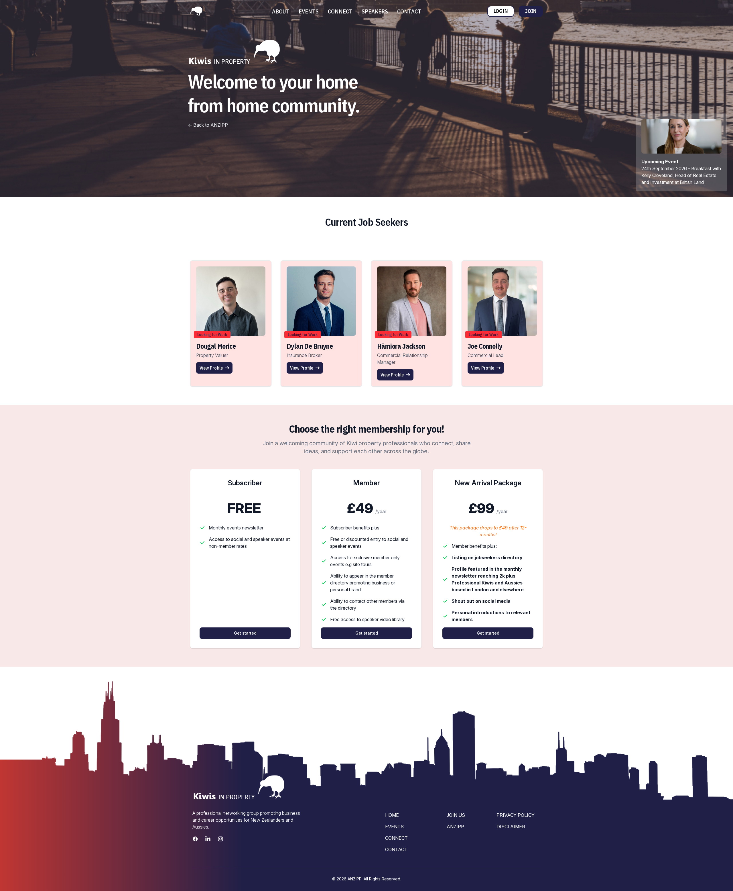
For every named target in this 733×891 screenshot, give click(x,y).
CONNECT (340, 11)
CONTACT (409, 11)
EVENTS (309, 11)
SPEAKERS (375, 11)
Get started (245, 633)
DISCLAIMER (510, 826)
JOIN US (456, 815)
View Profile (211, 368)
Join (531, 11)
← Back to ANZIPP (208, 125)
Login (501, 11)
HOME (392, 815)
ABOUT (280, 11)
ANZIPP (455, 826)
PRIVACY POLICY (515, 815)
